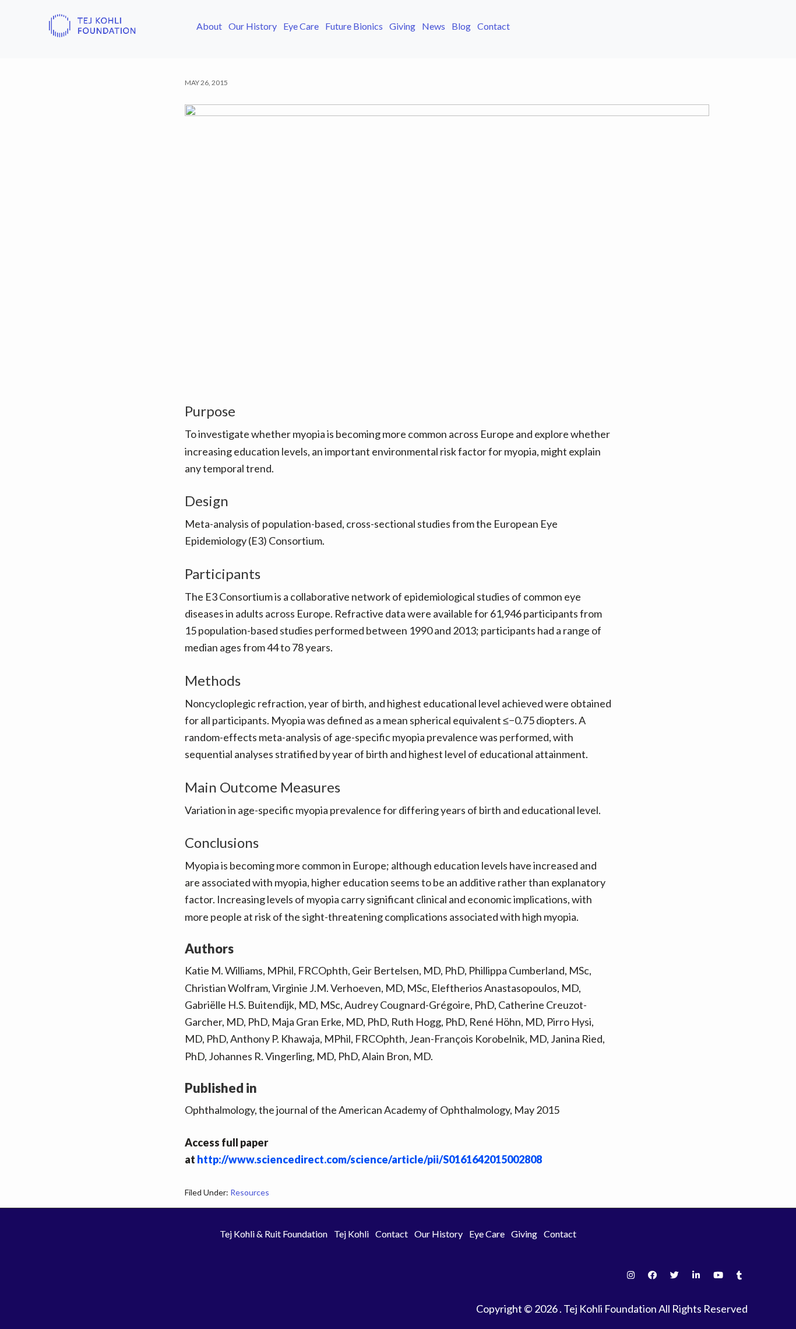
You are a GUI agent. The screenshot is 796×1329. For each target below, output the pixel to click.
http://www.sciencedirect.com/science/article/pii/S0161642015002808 (369, 1159)
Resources (249, 1192)
